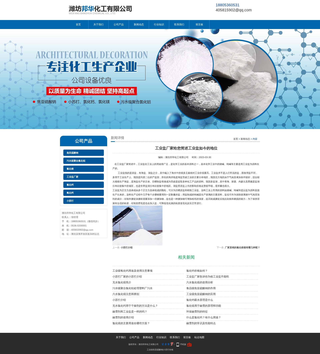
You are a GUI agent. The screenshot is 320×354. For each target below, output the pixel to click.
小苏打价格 (168, 349)
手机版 (183, 344)
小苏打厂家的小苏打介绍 (127, 276)
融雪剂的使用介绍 (123, 317)
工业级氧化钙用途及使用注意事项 (132, 270)
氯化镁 (70, 168)
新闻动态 (139, 24)
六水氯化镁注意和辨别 (125, 294)
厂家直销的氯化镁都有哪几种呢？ (242, 247)
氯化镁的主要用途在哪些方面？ (131, 323)
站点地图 (199, 337)
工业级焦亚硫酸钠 (155, 349)
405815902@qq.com (234, 10)
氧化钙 (70, 192)
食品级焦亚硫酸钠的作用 (201, 288)
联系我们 (179, 24)
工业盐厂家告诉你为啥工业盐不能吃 (207, 276)
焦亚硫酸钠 (72, 152)
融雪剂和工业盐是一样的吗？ (129, 311)
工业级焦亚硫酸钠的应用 (201, 294)
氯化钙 (70, 184)
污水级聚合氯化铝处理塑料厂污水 (132, 288)
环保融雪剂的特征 (197, 311)
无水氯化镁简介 (121, 282)
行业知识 (159, 24)
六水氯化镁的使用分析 (199, 282)
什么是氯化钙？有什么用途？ (203, 317)
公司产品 (119, 24)
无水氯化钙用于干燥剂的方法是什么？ (135, 305)
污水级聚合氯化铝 (76, 160)
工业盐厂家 (72, 176)
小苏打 (70, 200)
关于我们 (99, 24)
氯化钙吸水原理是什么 (199, 299)
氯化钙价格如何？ (197, 270)
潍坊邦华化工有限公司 (176, 157)
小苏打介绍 (126, 247)
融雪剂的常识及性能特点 (201, 323)
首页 (78, 24)
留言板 (199, 24)
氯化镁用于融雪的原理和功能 (203, 305)
